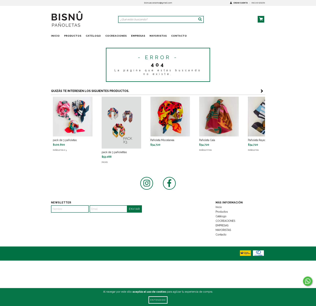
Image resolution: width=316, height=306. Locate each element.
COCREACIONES (116, 35)
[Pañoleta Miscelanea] (170, 116)
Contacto (179, 35)
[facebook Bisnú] (169, 183)
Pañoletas (253, 150)
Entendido (158, 300)
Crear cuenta (240, 3)
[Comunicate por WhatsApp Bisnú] (307, 281)
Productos (72, 35)
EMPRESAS (138, 35)
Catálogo (93, 35)
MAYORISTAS (158, 35)
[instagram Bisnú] (146, 183)
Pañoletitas (205, 150)
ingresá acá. (220, 270)
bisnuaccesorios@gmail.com (158, 2)
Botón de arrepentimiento (248, 270)
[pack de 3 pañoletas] (73, 116)
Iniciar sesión (258, 3)
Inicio (55, 35)
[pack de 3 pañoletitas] (121, 123)
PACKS (105, 162)
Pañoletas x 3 (60, 150)
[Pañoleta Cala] (219, 116)
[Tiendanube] (67, 267)
